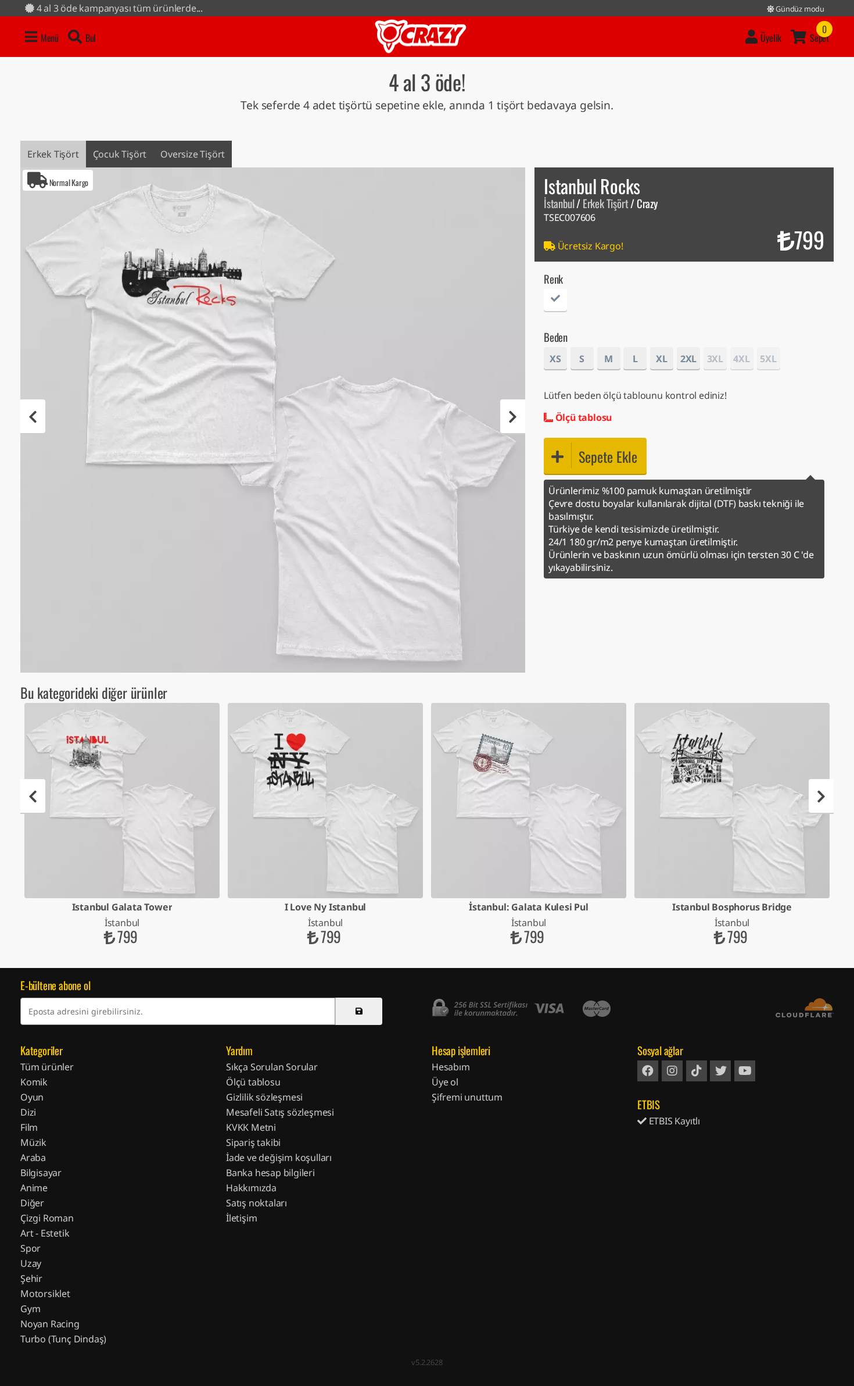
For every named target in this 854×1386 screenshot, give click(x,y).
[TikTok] (696, 1070)
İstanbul (559, 203)
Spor (30, 1248)
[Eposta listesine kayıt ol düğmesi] (358, 1011)
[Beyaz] (555, 302)
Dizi (28, 1112)
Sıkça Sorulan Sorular (272, 1066)
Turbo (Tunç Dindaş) (63, 1339)
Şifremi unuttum (467, 1097)
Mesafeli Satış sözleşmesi (280, 1112)
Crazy (420, 36)
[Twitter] (720, 1070)
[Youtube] (744, 1070)
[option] (272, 420)
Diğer (32, 1202)
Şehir (31, 1278)
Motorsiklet (45, 1293)
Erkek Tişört (53, 154)
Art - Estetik (44, 1233)
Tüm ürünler (47, 1066)
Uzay (30, 1263)
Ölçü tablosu (582, 417)
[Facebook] (647, 1070)
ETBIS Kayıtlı (673, 1120)
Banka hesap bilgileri (270, 1172)
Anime (34, 1187)
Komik (34, 1082)
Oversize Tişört (192, 154)
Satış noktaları (256, 1202)
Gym (30, 1308)
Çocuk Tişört (120, 154)
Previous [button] (32, 416)
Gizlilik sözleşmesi (264, 1097)
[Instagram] (672, 1070)
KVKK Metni (251, 1127)
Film (29, 1127)
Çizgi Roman (47, 1218)
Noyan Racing (50, 1323)
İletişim (241, 1218)
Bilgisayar (41, 1172)
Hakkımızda (251, 1187)
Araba (33, 1157)
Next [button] (512, 416)
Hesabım (451, 1066)
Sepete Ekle (608, 456)
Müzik (33, 1142)
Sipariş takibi (253, 1142)
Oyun (32, 1097)
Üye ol (445, 1082)
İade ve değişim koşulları (279, 1157)
